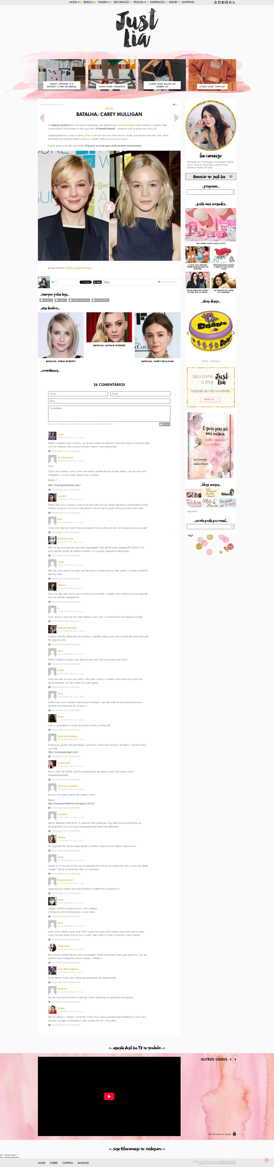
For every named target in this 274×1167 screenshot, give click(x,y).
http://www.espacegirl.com (63, 752)
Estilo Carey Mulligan (79, 268)
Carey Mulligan (126, 125)
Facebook (223, 2)
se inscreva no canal (220, 1134)
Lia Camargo (210, 1163)
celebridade (102, 300)
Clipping (67, 1163)
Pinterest (230, 2)
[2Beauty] (210, 493)
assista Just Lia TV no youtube (137, 1048)
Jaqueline (64, 946)
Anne (61, 716)
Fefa (60, 899)
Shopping (188, 2)
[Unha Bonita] (210, 503)
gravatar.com (105, 424)
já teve (88, 135)
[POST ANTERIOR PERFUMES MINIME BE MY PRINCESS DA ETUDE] (42, 117)
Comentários (169, 282)
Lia (56, 282)
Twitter (226, 2)
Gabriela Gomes (67, 736)
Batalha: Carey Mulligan (109, 114)
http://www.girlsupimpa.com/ (64, 485)
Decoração (121, 2)
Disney (173, 2)
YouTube (215, 2)
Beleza (109, 108)
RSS (233, 2)
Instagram (219, 2)
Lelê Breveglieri (68, 969)
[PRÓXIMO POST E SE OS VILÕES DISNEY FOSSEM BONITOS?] (177, 117)
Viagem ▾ (103, 2)
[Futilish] (193, 503)
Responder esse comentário (66, 451)
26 (177, 105)
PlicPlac (233, 1163)
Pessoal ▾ (140, 2)
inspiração (157, 2)
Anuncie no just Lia (209, 177)
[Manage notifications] (266, 1160)
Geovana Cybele (68, 786)
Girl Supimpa (65, 457)
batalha (47, 300)
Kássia (61, 837)
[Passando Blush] (227, 503)
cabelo (62, 300)
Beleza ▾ (89, 2)
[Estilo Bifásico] (227, 493)
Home (41, 1163)
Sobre (54, 1163)
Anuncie (83, 1163)
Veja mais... (193, 511)
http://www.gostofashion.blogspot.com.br (71, 803)
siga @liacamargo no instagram (137, 1149)
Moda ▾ (74, 2)
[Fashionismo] (193, 493)
